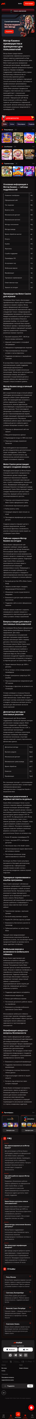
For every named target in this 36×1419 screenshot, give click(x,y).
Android (12, 1349)
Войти (20, 3)
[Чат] (31, 1408)
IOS (27, 1349)
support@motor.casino (8, 1380)
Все (33, 129)
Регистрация (29, 3)
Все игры (4, 1368)
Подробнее (9, 31)
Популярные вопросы (8, 1377)
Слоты (3, 1370)
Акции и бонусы (23, 1368)
